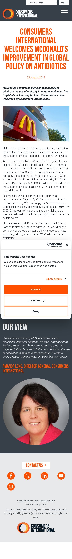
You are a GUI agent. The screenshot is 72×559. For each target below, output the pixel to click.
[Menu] (64, 11)
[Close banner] (67, 245)
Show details (54, 278)
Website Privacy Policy (36, 504)
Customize (34, 300)
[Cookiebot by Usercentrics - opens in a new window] (47, 245)
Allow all (36, 289)
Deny (36, 311)
